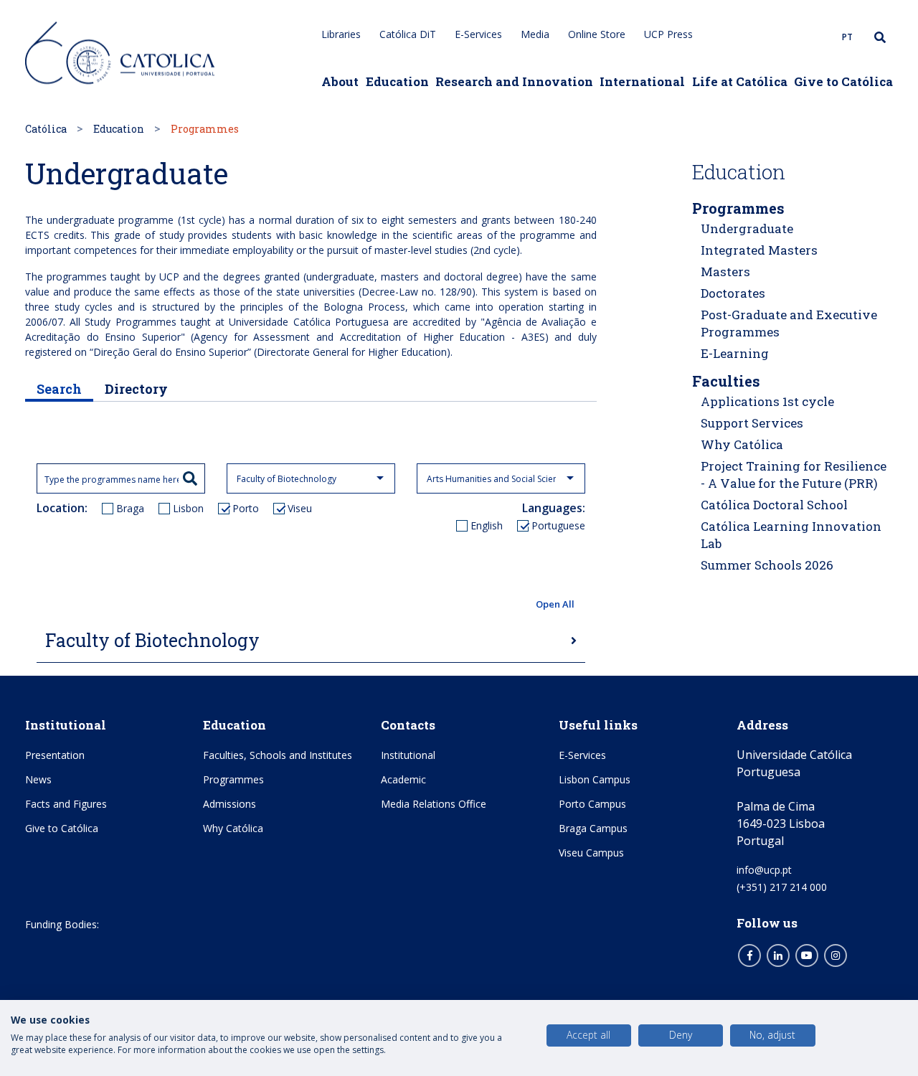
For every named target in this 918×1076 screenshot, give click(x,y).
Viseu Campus (591, 852)
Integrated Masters (759, 250)
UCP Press (668, 34)
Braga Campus (593, 828)
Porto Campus (592, 804)
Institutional (65, 725)
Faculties (726, 381)
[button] (311, 604)
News (38, 779)
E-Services (478, 34)
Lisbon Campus (594, 779)
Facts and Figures (66, 804)
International (642, 81)
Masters (725, 271)
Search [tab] (59, 388)
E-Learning (735, 353)
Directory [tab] (136, 388)
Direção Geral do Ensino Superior (170, 352)
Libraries (341, 34)
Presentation (55, 755)
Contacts (408, 725)
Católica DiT (407, 34)
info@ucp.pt (764, 870)
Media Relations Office (433, 804)
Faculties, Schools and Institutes (277, 755)
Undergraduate (747, 228)
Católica (46, 129)
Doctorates (733, 293)
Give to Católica (843, 81)
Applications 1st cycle (767, 401)
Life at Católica (739, 81)
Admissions (229, 804)
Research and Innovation (514, 81)
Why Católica (742, 444)
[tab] (311, 641)
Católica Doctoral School (774, 504)
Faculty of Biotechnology (152, 640)
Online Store (596, 34)
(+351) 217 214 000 (782, 887)
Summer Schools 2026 (767, 565)
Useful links (598, 725)
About (340, 81)
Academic (403, 779)
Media (535, 34)
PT (847, 37)
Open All (555, 604)
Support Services (752, 423)
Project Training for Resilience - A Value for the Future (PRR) (793, 474)
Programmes (738, 208)
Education (397, 81)
